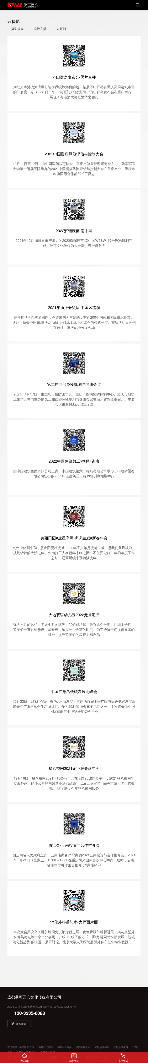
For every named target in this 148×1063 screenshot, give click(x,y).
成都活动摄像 (120, 1047)
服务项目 (74, 1060)
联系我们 (21, 1024)
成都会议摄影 (45, 1047)
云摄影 (61, 28)
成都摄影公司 (26, 1047)
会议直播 (40, 28)
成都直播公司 (83, 1047)
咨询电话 (123, 1060)
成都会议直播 (64, 1047)
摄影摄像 (17, 28)
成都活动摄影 (101, 1047)
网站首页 (24, 1060)
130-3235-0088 (29, 1013)
